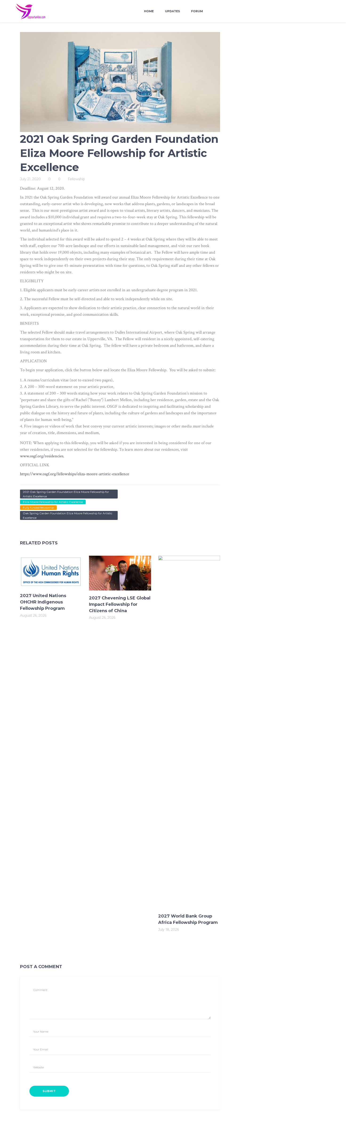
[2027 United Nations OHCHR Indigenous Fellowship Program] (51, 572)
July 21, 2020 (30, 179)
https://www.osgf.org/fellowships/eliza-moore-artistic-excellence (74, 474)
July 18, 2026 (168, 929)
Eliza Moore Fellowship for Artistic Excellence (53, 502)
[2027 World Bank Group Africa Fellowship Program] (189, 732)
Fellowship (76, 179)
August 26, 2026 (33, 615)
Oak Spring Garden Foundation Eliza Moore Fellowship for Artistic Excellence (67, 515)
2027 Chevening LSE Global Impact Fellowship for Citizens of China (119, 604)
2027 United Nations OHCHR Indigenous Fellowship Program (43, 602)
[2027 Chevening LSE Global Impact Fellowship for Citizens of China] (120, 573)
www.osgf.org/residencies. (42, 456)
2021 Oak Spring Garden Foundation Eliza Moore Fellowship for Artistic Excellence (66, 494)
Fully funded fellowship (38, 507)
